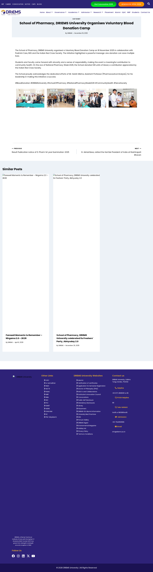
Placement (109, 12)
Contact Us (145, 12)
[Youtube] (33, 556)
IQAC (124, 12)
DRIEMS (69, 33)
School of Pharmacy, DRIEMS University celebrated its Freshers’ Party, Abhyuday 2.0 (75, 338)
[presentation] (25, 252)
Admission (85, 12)
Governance (60, 12)
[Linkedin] (23, 556)
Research (97, 12)
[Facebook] (13, 556)
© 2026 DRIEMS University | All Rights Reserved (76, 567)
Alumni (118, 12)
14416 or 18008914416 (119, 412)
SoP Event (76, 19)
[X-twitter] (28, 556)
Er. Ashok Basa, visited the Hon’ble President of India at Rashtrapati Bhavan (111, 152)
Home (42, 12)
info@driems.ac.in (118, 432)
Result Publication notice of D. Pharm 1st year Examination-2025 (40, 150)
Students (135, 12)
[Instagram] (18, 556)
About (48, 12)
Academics (72, 12)
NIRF (129, 12)
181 (113, 403)
